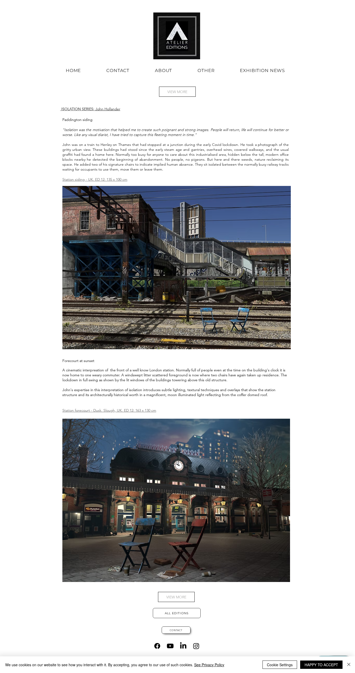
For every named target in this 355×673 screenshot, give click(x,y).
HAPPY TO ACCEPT (321, 664)
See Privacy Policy (209, 664)
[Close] (349, 665)
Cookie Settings (280, 664)
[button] (163, 70)
